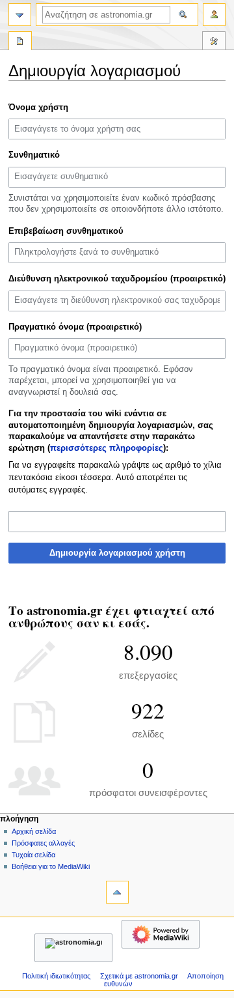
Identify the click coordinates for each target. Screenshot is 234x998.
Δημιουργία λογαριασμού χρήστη (117, 553)
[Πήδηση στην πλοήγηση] (19, 14)
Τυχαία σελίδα (33, 855)
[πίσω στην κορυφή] (117, 892)
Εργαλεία (214, 42)
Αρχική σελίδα (34, 831)
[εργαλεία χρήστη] (214, 14)
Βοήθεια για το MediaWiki (51, 866)
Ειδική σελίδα (20, 42)
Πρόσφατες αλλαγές (43, 843)
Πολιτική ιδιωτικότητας (56, 976)
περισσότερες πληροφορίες (106, 448)
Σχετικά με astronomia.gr (139, 976)
